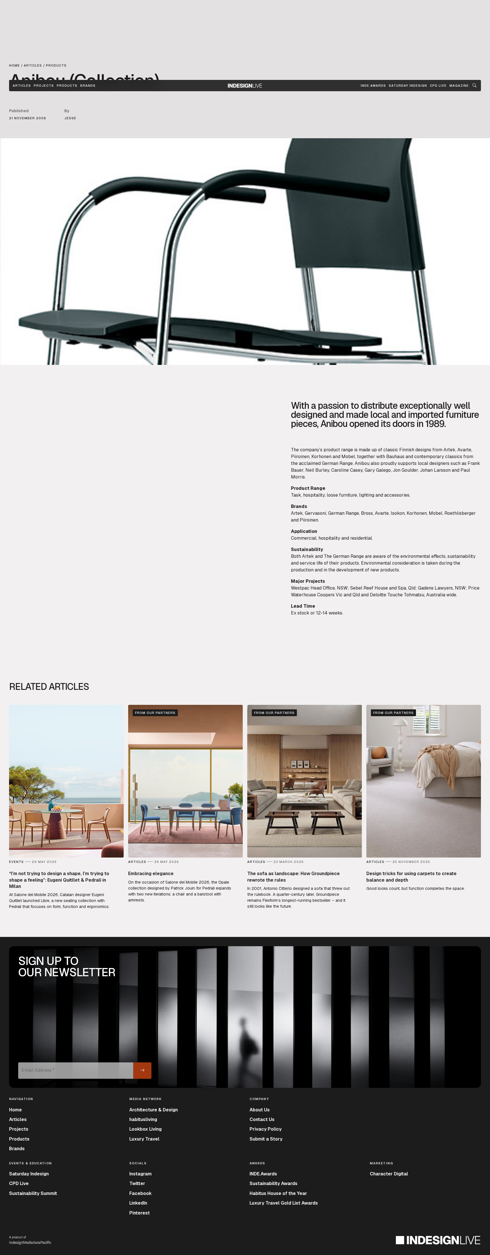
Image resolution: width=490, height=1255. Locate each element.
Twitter (137, 1183)
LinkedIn (138, 1203)
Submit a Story (266, 1139)
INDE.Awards (263, 1174)
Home (15, 1110)
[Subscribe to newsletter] (142, 1070)
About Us (260, 1110)
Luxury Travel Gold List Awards (284, 1203)
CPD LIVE (438, 86)
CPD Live (19, 1183)
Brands (88, 86)
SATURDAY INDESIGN (408, 86)
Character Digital (389, 1174)
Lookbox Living (145, 1129)
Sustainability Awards (273, 1183)
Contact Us (262, 1119)
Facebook (140, 1193)
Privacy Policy (266, 1129)
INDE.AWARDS (373, 86)
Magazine (459, 86)
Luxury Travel (144, 1139)
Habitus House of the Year (278, 1193)
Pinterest (139, 1213)
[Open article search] (474, 85)
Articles (22, 86)
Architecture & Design (153, 1110)
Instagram (140, 1174)
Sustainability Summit (33, 1193)
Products (67, 86)
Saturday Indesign (29, 1174)
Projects (44, 86)
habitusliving (143, 1119)
